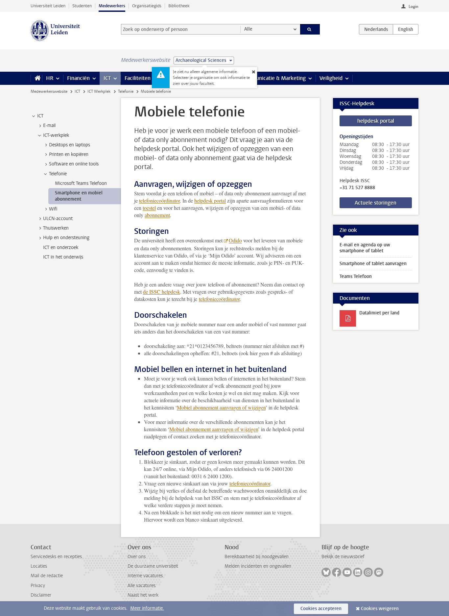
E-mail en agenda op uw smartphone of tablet (365, 248)
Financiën (78, 78)
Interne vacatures (145, 576)
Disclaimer (41, 595)
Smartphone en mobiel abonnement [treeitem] (79, 196)
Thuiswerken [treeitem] (56, 228)
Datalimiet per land (379, 313)
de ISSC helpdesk (161, 291)
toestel (149, 207)
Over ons (137, 557)
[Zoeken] (310, 29)
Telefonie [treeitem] (58, 174)
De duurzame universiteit (153, 566)
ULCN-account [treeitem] (58, 218)
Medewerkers (112, 6)
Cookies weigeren (380, 608)
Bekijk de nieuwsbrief (343, 557)
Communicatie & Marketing (274, 78)
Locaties (39, 566)
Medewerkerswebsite (49, 91)
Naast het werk (143, 595)
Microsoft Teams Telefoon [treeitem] (81, 183)
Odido (235, 240)
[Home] (36, 78)
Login (413, 6)
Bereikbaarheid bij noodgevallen (257, 557)
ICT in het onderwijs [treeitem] (63, 257)
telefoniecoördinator (159, 200)
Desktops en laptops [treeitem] (69, 145)
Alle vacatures (141, 585)
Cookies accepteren (321, 608)
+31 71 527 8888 (357, 188)
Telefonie (125, 91)
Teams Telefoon (356, 276)
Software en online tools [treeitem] (74, 164)
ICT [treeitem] (40, 116)
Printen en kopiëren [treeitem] (68, 154)
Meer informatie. (147, 608)
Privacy (38, 585)
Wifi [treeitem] (53, 209)
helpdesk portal (210, 200)
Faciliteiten (138, 78)
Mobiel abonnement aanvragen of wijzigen (221, 407)
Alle (248, 29)
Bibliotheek (179, 6)
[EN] (405, 29)
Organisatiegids (146, 6)
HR (49, 78)
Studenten (82, 6)
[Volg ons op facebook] (336, 572)
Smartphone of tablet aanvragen (373, 263)
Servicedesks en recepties (56, 557)
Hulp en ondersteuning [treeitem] (66, 237)
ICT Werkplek (98, 91)
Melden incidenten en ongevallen (258, 566)
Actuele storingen (375, 202)
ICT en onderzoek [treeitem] (60, 247)
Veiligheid (331, 78)
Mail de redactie (47, 576)
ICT (107, 78)
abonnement (157, 214)
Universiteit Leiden (48, 6)
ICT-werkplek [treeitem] (56, 135)
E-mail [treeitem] (49, 125)
